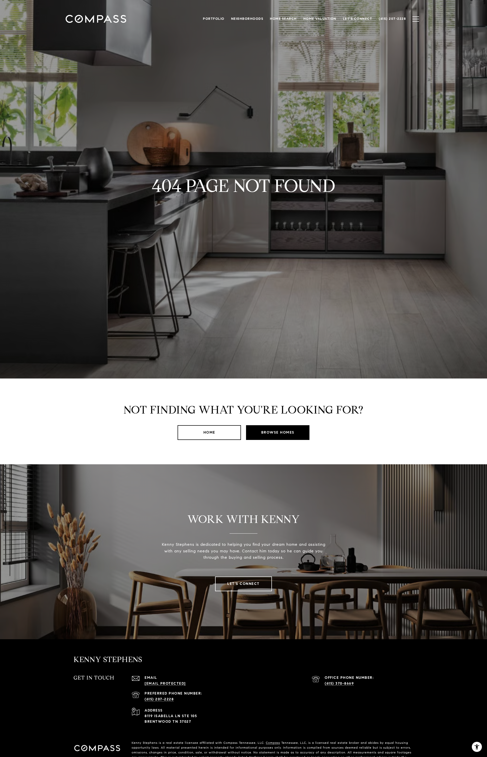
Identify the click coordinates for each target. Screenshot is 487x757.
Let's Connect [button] (243, 584)
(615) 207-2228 (159, 699)
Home (209, 432)
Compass (273, 743)
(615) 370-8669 (339, 683)
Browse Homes (277, 432)
